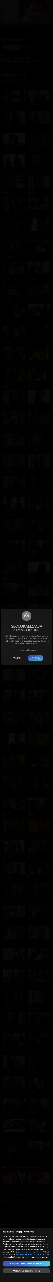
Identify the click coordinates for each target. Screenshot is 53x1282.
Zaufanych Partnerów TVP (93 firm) (31, 1254)
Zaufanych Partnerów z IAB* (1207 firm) (32, 1252)
